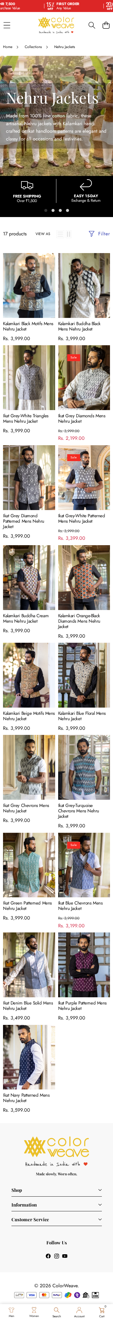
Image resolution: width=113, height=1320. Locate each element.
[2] (68, 234)
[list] (60, 234)
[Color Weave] (56, 25)
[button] (106, 25)
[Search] (92, 25)
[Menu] (7, 25)
